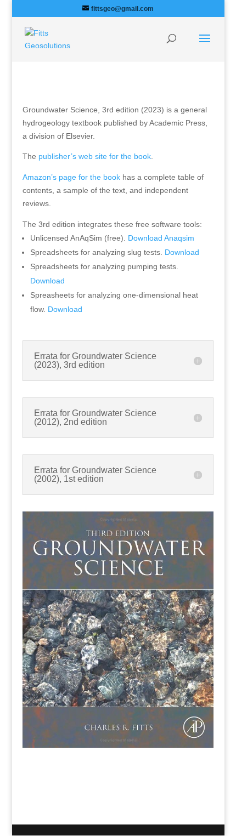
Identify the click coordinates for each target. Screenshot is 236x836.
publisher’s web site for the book (94, 156)
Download (182, 252)
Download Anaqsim (161, 238)
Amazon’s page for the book (71, 177)
